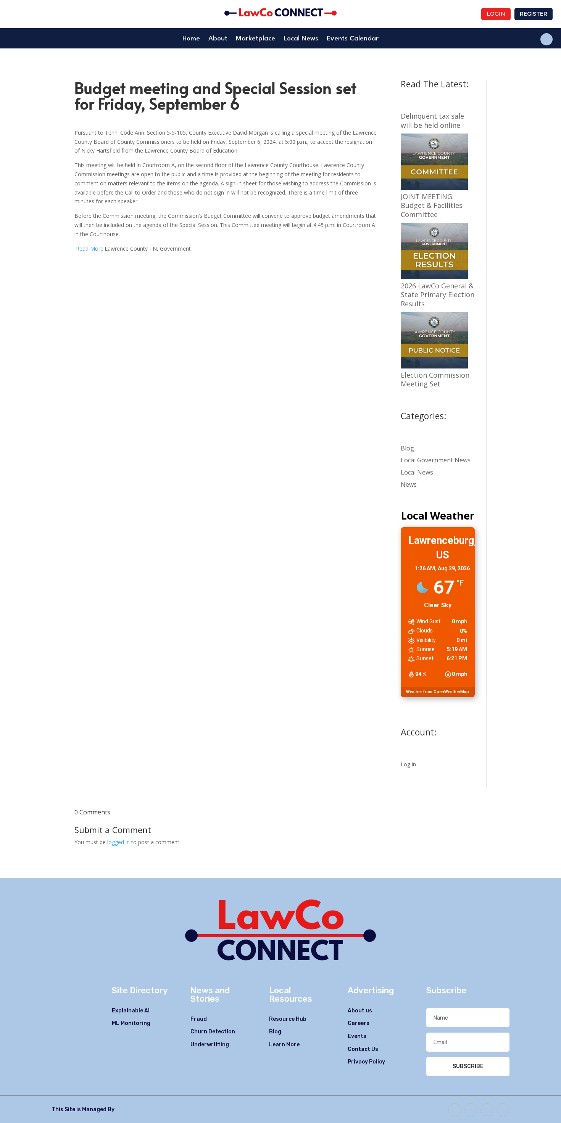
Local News (301, 39)
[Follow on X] (470, 1109)
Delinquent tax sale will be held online (432, 120)
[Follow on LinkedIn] (486, 1109)
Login (496, 13)
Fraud (198, 1019)
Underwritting (209, 1044)
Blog (407, 448)
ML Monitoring (131, 1023)
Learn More (284, 1044)
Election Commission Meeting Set (435, 379)
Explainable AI (131, 1010)
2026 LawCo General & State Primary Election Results (437, 295)
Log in (408, 764)
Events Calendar (353, 39)
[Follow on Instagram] (503, 1109)
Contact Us (363, 1049)
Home (191, 39)
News (409, 484)
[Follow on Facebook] (546, 39)
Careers (358, 1023)
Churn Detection (212, 1031)
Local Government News (436, 460)
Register (533, 13)
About (217, 39)
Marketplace (255, 39)
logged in (118, 842)
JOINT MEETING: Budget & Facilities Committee (432, 205)
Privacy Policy (366, 1062)
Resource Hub (287, 1019)
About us (360, 1010)
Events (357, 1036)
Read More (89, 248)
